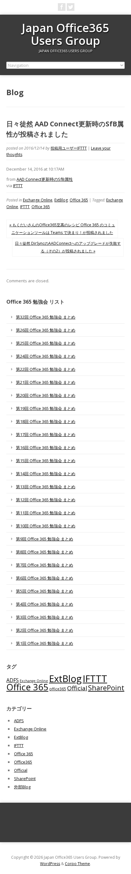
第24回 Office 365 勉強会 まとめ (45, 356)
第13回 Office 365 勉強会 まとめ (45, 487)
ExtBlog (61, 200)
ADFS (12, 680)
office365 (57, 688)
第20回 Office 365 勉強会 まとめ (45, 395)
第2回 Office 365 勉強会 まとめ (44, 630)
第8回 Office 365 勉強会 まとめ (44, 552)
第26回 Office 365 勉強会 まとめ (45, 330)
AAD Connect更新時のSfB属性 (45, 179)
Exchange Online (37, 200)
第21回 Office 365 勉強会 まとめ (45, 382)
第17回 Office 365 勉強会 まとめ (45, 434)
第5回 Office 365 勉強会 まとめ (44, 591)
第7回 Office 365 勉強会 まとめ (44, 565)
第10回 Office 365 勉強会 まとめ (45, 526)
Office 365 (79, 200)
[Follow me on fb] (62, 7)
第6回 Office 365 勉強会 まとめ (44, 578)
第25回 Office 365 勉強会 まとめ (45, 343)
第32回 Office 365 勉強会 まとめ (45, 317)
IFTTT (18, 185)
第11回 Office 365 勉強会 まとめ (45, 513)
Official (77, 688)
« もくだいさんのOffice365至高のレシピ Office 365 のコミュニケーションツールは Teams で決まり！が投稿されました (62, 228)
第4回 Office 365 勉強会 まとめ (44, 604)
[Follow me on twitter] (70, 7)
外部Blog (22, 787)
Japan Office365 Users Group (65, 34)
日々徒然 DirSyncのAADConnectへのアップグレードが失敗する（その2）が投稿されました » (68, 247)
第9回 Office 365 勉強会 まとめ (44, 539)
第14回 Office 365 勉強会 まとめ (45, 473)
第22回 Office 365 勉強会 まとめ (45, 369)
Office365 (23, 762)
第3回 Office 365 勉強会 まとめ (44, 617)
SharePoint (106, 687)
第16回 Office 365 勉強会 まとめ (45, 447)
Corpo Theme (77, 863)
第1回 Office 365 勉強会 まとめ (44, 643)
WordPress (50, 863)
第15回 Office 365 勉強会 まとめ (45, 460)
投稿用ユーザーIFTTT (69, 148)
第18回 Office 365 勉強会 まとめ (45, 421)
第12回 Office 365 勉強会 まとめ (45, 500)
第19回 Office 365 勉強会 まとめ (45, 408)
